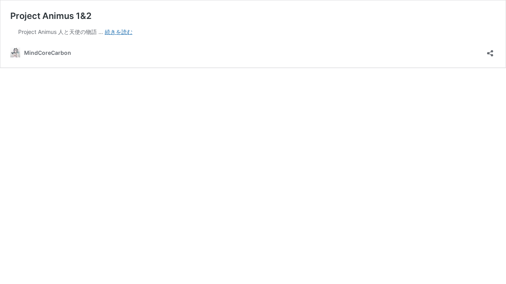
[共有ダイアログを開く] (490, 51)
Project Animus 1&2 (51, 16)
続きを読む (118, 31)
